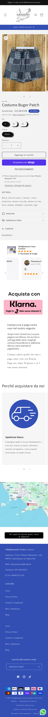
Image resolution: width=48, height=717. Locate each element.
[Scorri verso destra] (30, 96)
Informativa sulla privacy (25, 705)
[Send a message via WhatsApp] (43, 712)
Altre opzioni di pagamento (24, 169)
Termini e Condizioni (14, 603)
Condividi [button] (9, 229)
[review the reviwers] (20, 270)
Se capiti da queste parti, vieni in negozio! (24, 535)
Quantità (5, 140)
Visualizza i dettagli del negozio (18, 185)
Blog (7, 615)
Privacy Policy (11, 597)
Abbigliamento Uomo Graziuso (23, 698)
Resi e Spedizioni (12, 609)
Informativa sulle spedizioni (21, 713)
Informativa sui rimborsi (28, 701)
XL (24, 124)
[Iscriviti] (39, 667)
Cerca (7, 591)
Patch (7, 134)
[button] (5, 15)
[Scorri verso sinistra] (18, 96)
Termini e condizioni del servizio (25, 709)
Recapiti (36, 713)
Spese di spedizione (19, 114)
